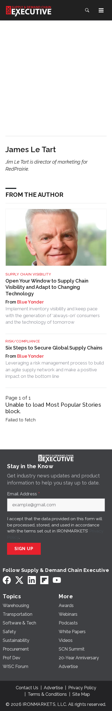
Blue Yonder (30, 302)
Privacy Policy (82, 687)
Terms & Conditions (47, 694)
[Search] (87, 10)
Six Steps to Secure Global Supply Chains (53, 348)
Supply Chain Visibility (28, 274)
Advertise (53, 687)
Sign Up (23, 548)
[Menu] (101, 10)
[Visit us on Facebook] (7, 580)
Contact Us (27, 687)
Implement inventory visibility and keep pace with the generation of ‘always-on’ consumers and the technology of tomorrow (52, 315)
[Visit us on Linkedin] (32, 580)
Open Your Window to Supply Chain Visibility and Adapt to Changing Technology (46, 287)
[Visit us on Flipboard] (44, 580)
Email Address (23, 494)
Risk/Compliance (22, 341)
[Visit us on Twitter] (19, 580)
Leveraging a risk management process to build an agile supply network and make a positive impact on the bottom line (54, 369)
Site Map (81, 694)
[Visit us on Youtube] (57, 580)
